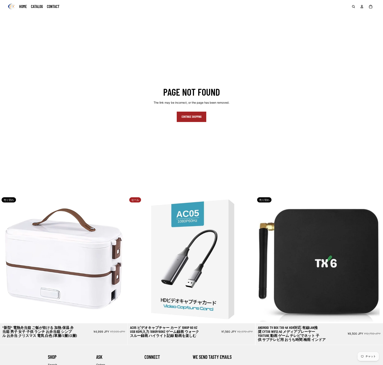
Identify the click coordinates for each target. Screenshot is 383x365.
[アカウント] (361, 6)
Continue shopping (191, 116)
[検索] (353, 6)
